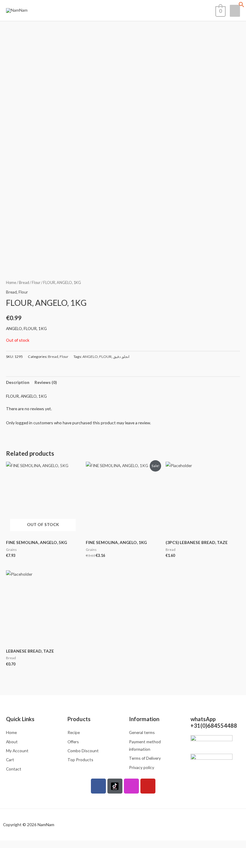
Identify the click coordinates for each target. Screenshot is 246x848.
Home (11, 282)
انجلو (125, 356)
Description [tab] (17, 382)
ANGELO (90, 356)
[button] (241, 5)
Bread (24, 282)
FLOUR (105, 356)
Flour (36, 282)
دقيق (117, 356)
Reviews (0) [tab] (45, 382)
